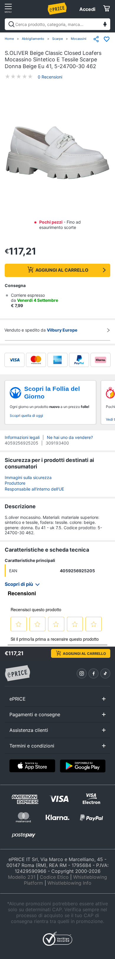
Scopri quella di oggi (26, 415)
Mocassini (78, 39)
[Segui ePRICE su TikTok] (105, 673)
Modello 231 (21, 877)
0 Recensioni (50, 76)
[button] (57, 153)
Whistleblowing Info (69, 883)
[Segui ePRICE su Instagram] (82, 673)
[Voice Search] (105, 25)
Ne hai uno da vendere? (70, 437)
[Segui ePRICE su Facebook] (93, 673)
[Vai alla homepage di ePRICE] (17, 673)
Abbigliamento (33, 39)
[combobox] (57, 24)
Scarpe (57, 39)
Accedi (87, 9)
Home (9, 39)
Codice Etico (54, 877)
